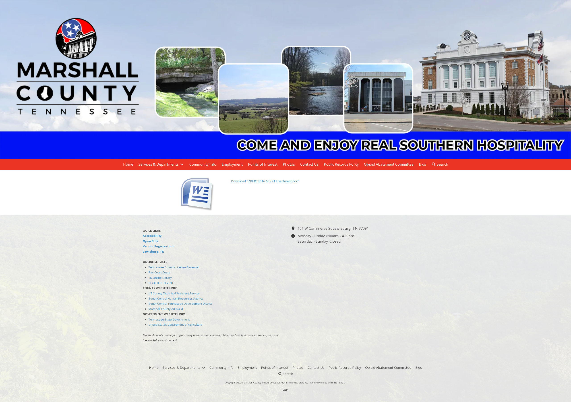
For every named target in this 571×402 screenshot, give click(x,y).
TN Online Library (160, 278)
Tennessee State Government (169, 319)
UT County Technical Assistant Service (174, 293)
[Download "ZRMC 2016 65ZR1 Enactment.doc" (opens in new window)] (203, 192)
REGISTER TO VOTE (161, 283)
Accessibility (152, 236)
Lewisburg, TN (153, 252)
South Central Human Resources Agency (176, 298)
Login (285, 389)
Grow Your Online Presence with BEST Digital (322, 382)
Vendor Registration (158, 246)
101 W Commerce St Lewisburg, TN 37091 (333, 228)
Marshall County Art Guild (166, 309)
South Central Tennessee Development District (180, 304)
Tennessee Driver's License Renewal (174, 267)
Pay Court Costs (159, 272)
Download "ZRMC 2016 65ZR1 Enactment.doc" (265, 181)
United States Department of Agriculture (176, 325)
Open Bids (150, 241)
